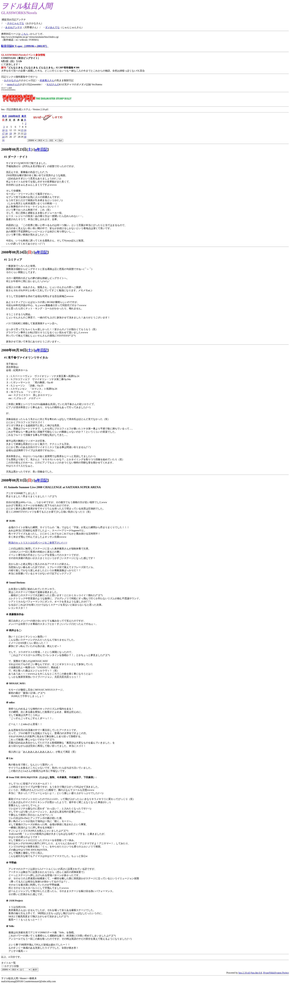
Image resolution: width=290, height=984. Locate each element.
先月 (4, 116)
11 (6, 130)
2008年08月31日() (17, 480)
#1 (5, 156)
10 (3, 130)
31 (3, 140)
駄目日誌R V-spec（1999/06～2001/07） (24, 46)
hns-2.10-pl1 (244, 972)
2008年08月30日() (17, 350)
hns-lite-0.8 (256, 972)
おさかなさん (11, 80)
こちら (24, 34)
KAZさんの (53, 84)
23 (25, 133)
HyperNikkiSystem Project (276, 972)
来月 (23, 116)
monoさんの (13, 84)
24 (3, 137)
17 (3, 133)
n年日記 (41, 149)
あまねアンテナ (13, 27)
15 (22, 130)
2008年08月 (14, 116)
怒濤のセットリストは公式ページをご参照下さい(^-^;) (37, 542)
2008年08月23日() (17, 149)
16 (25, 130)
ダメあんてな (52, 27)
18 (6, 133)
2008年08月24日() (17, 252)
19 (10, 133)
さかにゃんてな (15, 23)
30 (25, 137)
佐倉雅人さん (47, 80)
